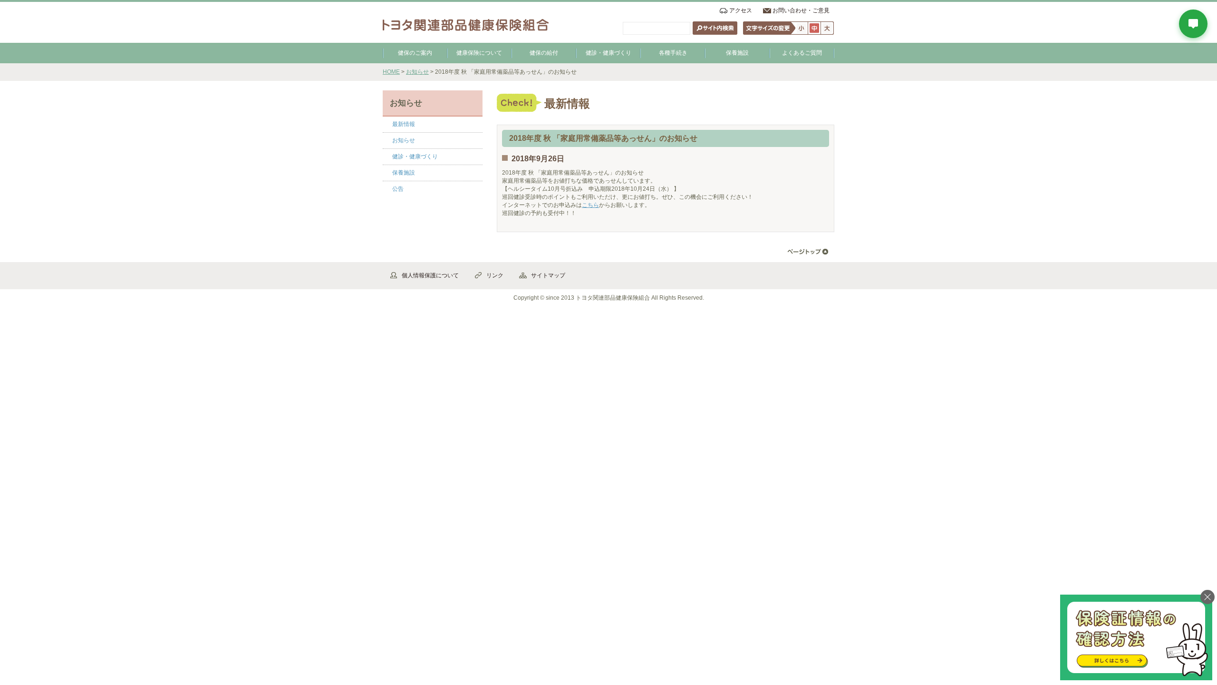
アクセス (740, 10)
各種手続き (673, 52)
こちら (590, 205)
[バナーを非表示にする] (1207, 597)
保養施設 (737, 52)
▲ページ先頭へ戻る (808, 252)
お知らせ (417, 71)
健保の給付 (544, 52)
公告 (398, 189)
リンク (494, 275)
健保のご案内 (415, 52)
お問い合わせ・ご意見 (801, 10)
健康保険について (479, 52)
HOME (391, 71)
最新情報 (403, 124)
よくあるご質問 (802, 52)
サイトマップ (548, 275)
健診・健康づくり (608, 52)
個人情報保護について (430, 275)
